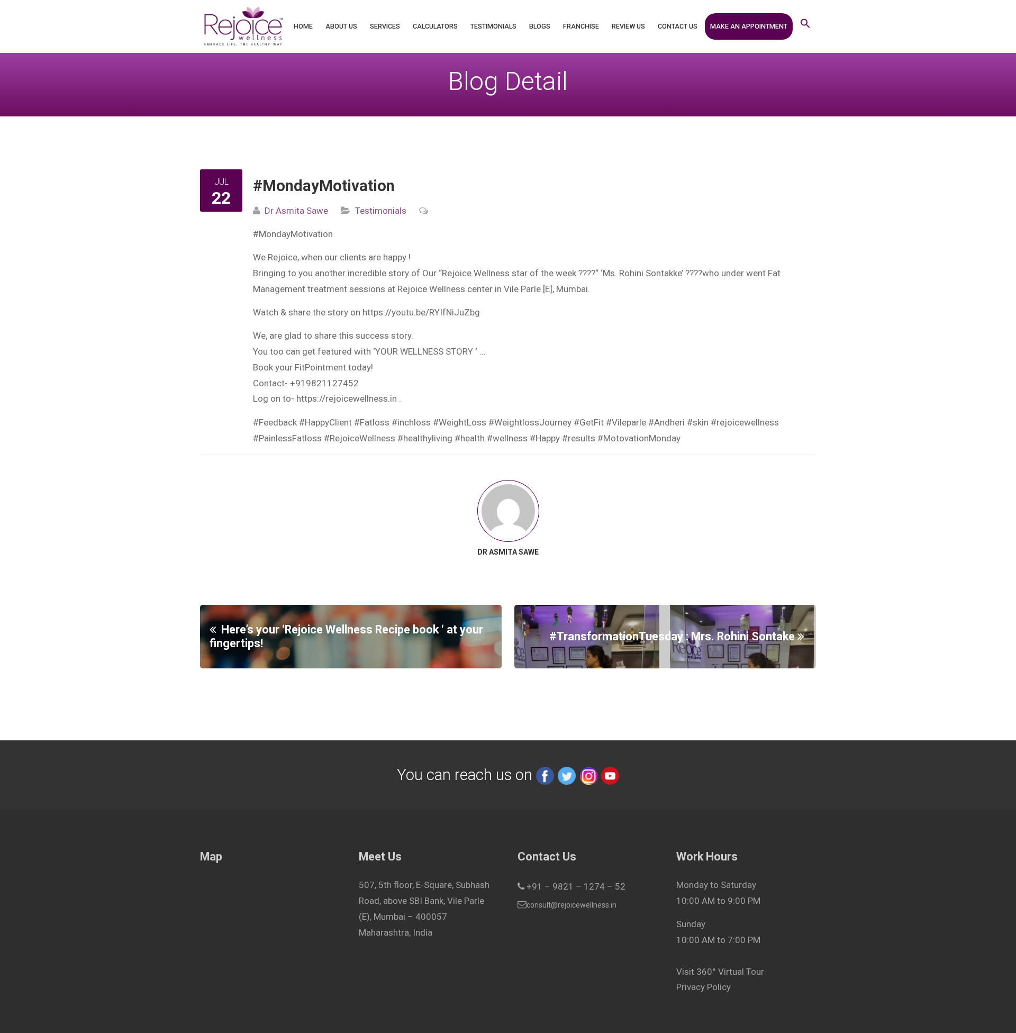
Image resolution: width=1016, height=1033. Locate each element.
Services (385, 26)
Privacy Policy (703, 987)
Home (303, 26)
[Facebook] (545, 775)
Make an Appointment (748, 26)
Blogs (539, 26)
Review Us (628, 26)
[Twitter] (567, 775)
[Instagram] (588, 775)
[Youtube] (610, 775)
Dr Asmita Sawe (296, 210)
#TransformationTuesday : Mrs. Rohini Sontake (672, 635)
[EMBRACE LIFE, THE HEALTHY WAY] (243, 26)
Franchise (581, 26)
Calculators (435, 26)
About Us (341, 26)
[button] (805, 26)
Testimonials (493, 26)
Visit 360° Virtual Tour (720, 971)
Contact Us (677, 26)
